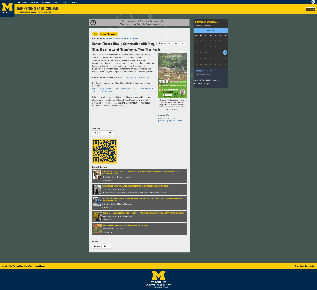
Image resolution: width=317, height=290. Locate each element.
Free (95, 34)
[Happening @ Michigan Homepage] (7, 15)
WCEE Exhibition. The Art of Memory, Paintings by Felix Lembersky (125, 225)
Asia (98, 246)
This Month (45, 2)
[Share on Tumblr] (105, 132)
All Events (56, 2)
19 (225, 52)
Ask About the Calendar (306, 266)
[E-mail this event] (94, 132)
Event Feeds (28, 266)
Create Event (74, 2)
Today (25, 2)
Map (64, 2)
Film (108, 246)
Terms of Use (18, 266)
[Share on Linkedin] (110, 132)
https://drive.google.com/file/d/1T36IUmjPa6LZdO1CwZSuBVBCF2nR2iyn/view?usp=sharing (123, 90)
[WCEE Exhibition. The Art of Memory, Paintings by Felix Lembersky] (99, 228)
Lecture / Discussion (108, 34)
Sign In (311, 9)
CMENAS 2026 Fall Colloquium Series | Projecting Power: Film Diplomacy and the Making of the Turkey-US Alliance (143, 213)
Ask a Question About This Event (173, 43)
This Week (34, 2)
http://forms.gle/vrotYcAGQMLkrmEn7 (136, 77)
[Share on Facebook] (100, 132)
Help (10, 266)
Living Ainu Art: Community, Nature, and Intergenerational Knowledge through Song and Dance (135, 186)
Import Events (40, 266)
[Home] (19, 2)
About (4, 266)
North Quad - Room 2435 (207, 80)
